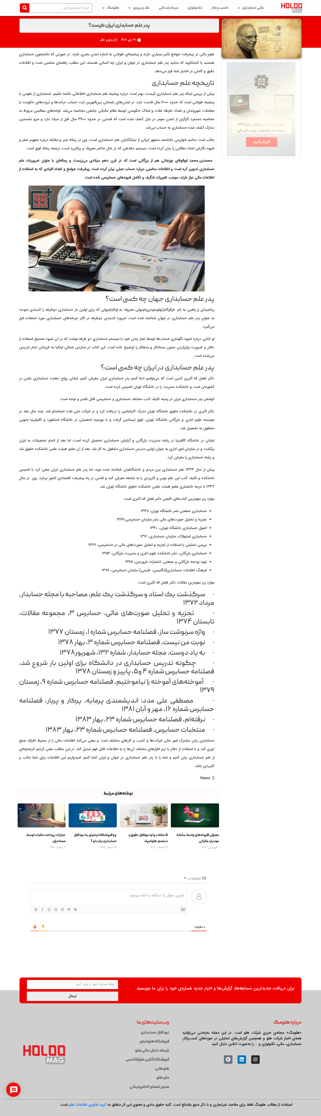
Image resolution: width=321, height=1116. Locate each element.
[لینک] (75, 909)
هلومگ (113, 8)
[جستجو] (24, 8)
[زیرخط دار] (49, 909)
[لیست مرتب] (55, 909)
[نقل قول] (68, 909)
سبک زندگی (168, 8)
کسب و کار (219, 8)
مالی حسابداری (253, 8)
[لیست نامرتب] (62, 909)
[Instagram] (255, 1059)
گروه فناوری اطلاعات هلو (87, 1105)
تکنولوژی (195, 8)
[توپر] (35, 909)
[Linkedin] (242, 1059)
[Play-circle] (228, 1059)
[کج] (42, 909)
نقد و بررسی (141, 8)
